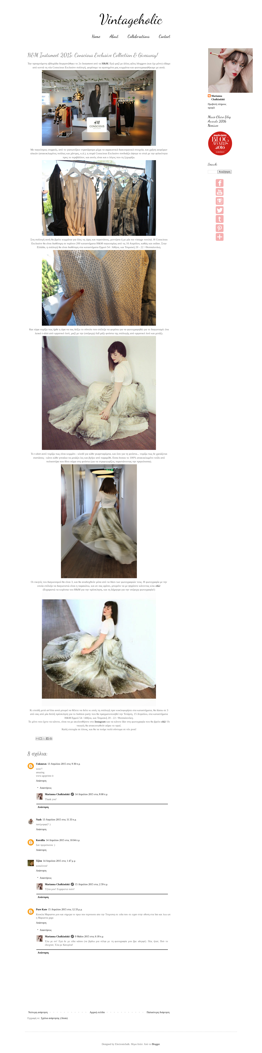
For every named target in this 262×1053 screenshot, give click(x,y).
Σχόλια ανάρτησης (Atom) (54, 1018)
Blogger (156, 1044)
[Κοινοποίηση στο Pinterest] (51, 738)
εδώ (158, 585)
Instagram (100, 721)
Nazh (39, 819)
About (114, 36)
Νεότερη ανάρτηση (38, 1012)
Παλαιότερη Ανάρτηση (158, 1012)
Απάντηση (41, 780)
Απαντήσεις (46, 788)
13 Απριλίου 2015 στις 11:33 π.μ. (60, 819)
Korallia (40, 840)
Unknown (41, 764)
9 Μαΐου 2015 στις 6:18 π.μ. (89, 936)
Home (96, 36)
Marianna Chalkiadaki (57, 794)
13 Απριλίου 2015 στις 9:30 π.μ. (64, 764)
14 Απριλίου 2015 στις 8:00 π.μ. (91, 794)
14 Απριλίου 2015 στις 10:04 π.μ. (63, 840)
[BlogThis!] (40, 738)
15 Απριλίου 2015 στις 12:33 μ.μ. (65, 909)
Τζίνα (39, 861)
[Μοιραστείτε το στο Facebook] (47, 738)
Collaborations (139, 36)
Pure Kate (41, 909)
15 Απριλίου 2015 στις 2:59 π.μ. (91, 884)
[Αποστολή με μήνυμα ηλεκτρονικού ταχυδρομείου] (37, 738)
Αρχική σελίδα (97, 1012)
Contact (164, 36)
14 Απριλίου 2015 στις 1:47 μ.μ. (59, 861)
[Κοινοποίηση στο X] (44, 738)
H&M (105, 63)
